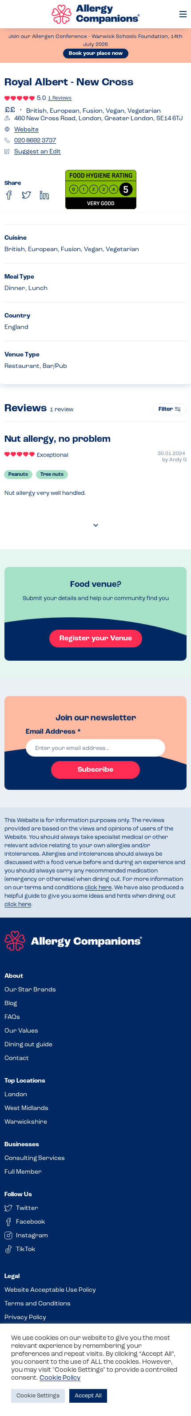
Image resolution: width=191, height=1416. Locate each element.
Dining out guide (28, 1044)
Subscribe (95, 769)
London (15, 1094)
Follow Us (18, 1194)
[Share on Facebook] (8, 195)
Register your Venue (96, 638)
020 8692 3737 (35, 141)
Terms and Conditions (37, 1304)
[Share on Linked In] (44, 195)
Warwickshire (25, 1122)
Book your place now (96, 53)
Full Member (23, 1172)
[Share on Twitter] (26, 195)
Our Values (21, 1031)
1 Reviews (60, 98)
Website (26, 129)
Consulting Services (34, 1158)
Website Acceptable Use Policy (50, 1290)
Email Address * (53, 731)
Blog (10, 1003)
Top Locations (24, 1081)
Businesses (21, 1144)
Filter (166, 409)
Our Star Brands (30, 990)
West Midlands (26, 1108)
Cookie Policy (60, 1378)
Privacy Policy (25, 1317)
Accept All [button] (88, 1396)
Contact (16, 1058)
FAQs (12, 1017)
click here (98, 888)
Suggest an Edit (37, 152)
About (13, 976)
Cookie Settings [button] (38, 1396)
